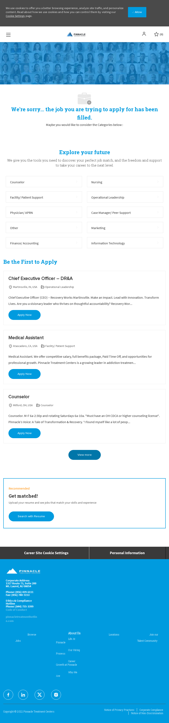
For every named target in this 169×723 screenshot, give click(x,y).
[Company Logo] (76, 34)
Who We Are (66, 674)
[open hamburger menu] (8, 33)
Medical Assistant (26, 338)
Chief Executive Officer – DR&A (40, 278)
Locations (114, 634)
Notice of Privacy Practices (119, 709)
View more (84, 454)
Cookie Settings (15, 16)
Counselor (18, 397)
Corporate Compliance (151, 709)
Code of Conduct (16, 610)
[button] (144, 33)
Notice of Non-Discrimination (147, 713)
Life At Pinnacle (65, 640)
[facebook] (8, 695)
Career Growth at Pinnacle (66, 662)
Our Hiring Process (68, 651)
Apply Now (25, 315)
